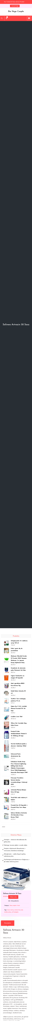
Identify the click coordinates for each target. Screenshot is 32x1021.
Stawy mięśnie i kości (15, 905)
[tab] (7, 923)
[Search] (2, 18)
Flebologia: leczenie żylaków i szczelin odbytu (15, 845)
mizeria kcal (17, 910)
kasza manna (10, 910)
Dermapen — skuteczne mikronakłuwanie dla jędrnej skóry (15, 841)
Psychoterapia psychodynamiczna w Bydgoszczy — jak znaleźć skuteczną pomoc (17, 861)
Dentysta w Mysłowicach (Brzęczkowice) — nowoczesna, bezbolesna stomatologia (15, 849)
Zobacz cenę (13, 897)
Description (7, 923)
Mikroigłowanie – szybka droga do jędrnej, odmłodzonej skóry (15, 855)
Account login (15, 6)
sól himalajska (15, 912)
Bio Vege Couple (16, 11)
